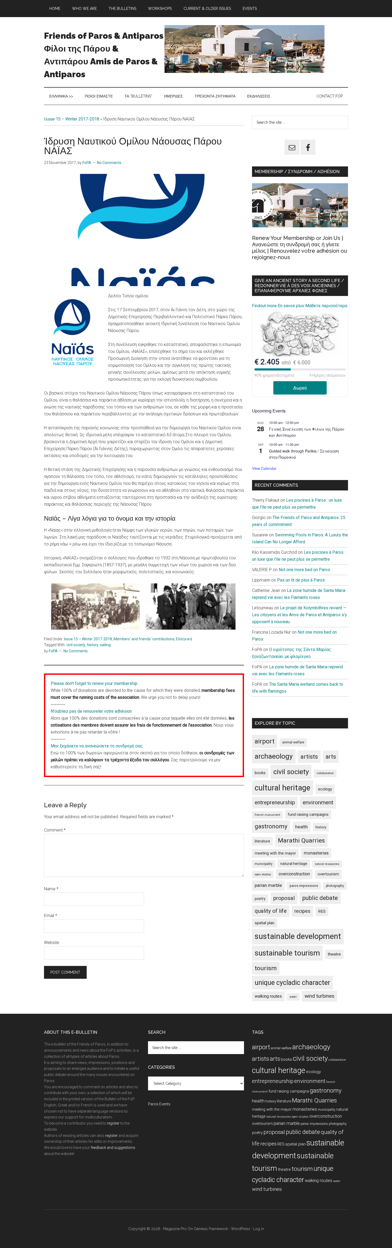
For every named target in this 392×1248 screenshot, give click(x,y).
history (92, 645)
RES (322, 911)
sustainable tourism (287, 953)
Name (51, 888)
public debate (320, 898)
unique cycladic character (292, 982)
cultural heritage (282, 787)
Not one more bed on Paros (304, 569)
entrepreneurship (275, 802)
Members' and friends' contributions (144, 639)
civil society (75, 645)
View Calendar (264, 468)
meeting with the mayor (275, 853)
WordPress (240, 1229)
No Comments (109, 163)
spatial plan (264, 923)
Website (51, 942)
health (301, 826)
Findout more (264, 305)
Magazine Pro (175, 1229)
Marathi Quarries (301, 840)
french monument (267, 815)
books (260, 772)
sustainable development (298, 936)
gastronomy (271, 826)
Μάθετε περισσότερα (326, 305)
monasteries (316, 853)
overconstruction (294, 873)
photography (335, 886)
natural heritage (293, 863)
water (293, 997)
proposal (284, 898)
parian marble (268, 885)
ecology (325, 789)
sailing (105, 645)
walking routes (268, 996)
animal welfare (293, 742)
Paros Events (159, 1104)
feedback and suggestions (113, 1147)
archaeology (274, 756)
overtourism (328, 874)
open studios (263, 874)
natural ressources (327, 864)
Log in (258, 1229)
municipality (264, 864)
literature (262, 841)
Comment (55, 830)
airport (264, 741)
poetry (260, 898)
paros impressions (304, 886)
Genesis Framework (211, 1229)
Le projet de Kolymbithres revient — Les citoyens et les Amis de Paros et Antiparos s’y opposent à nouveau (299, 614)
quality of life (271, 911)
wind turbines (319, 996)
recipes (302, 911)
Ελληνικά (184, 639)
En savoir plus (291, 305)
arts (331, 756)
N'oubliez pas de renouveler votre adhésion (91, 711)
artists (309, 756)
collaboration (325, 773)
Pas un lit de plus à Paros (301, 580)
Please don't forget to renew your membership (94, 683)
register (113, 1123)
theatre (334, 954)
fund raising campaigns (308, 814)
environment (318, 802)
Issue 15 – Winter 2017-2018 (71, 119)
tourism (266, 968)
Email (50, 915)
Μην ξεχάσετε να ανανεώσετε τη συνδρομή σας (97, 745)
